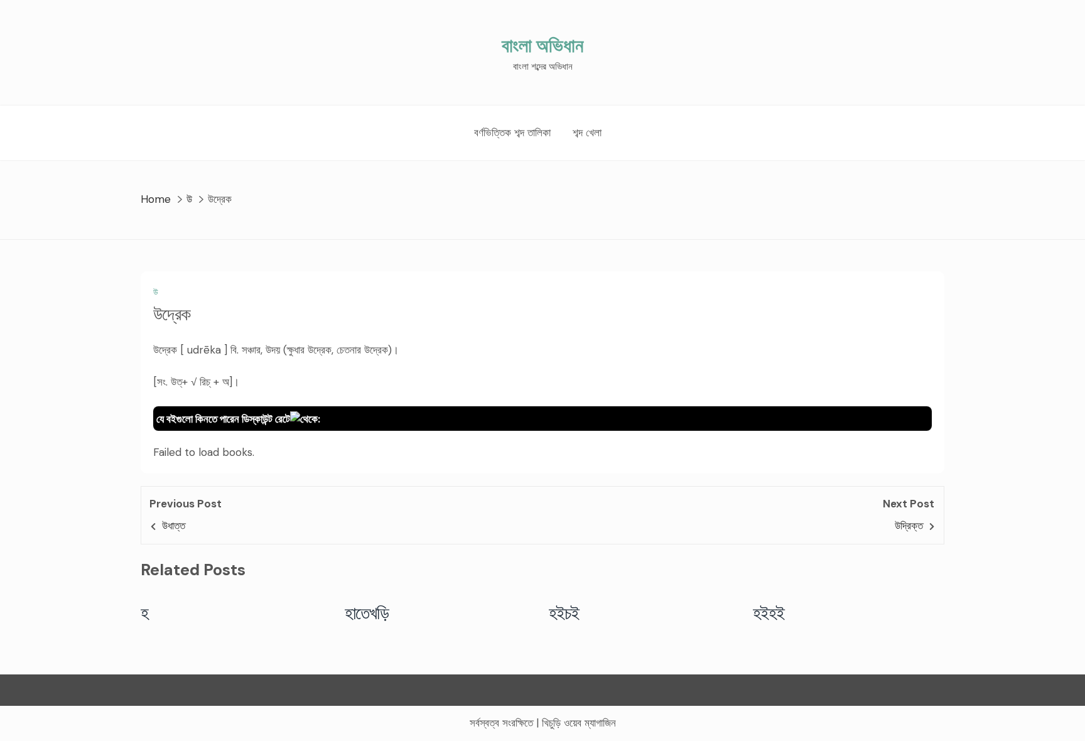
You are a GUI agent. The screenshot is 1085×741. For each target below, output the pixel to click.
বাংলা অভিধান (542, 45)
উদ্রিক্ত (909, 526)
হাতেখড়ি (367, 613)
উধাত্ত (173, 526)
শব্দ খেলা (587, 132)
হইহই (769, 613)
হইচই (564, 613)
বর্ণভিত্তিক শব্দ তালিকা (512, 132)
